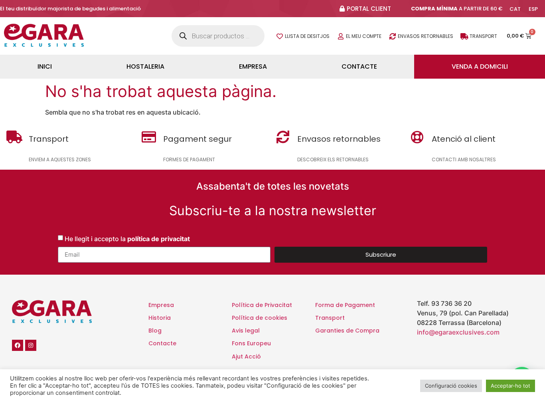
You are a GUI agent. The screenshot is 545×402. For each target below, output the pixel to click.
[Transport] (464, 36)
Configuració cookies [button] (451, 385)
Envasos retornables (425, 36)
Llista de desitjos (307, 36)
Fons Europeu (251, 343)
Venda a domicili (480, 66)
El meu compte (363, 36)
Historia (159, 318)
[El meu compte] (341, 36)
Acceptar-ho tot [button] (510, 385)
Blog (155, 331)
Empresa (253, 66)
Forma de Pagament (345, 305)
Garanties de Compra (347, 331)
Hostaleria (145, 66)
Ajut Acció (246, 356)
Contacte (359, 66)
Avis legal (246, 331)
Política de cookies (259, 318)
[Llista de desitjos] (279, 36)
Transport (483, 36)
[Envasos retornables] (392, 36)
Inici (45, 66)
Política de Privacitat (262, 305)
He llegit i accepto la (127, 238)
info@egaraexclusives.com (458, 332)
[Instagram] (30, 345)
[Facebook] (17, 345)
